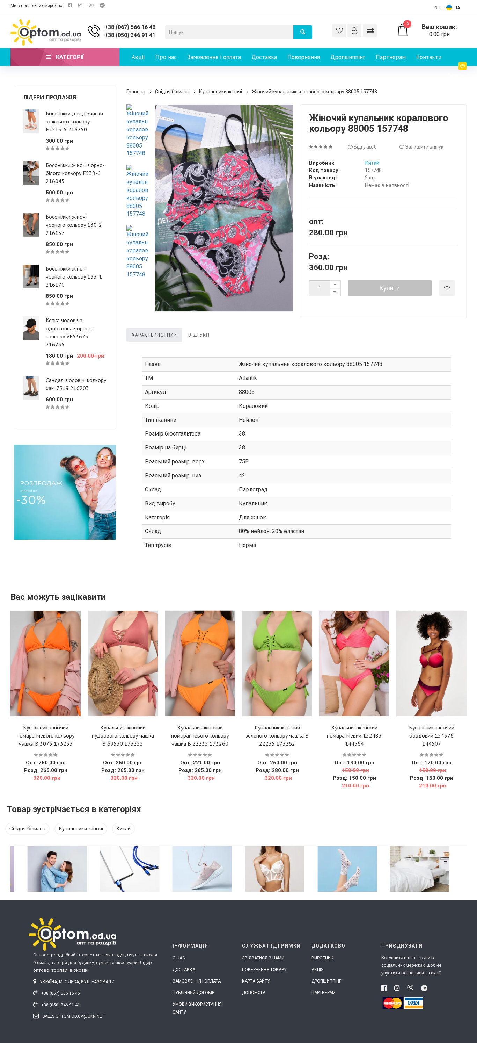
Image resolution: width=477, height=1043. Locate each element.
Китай (372, 163)
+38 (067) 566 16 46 (129, 27)
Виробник (322, 958)
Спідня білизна (172, 91)
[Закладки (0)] (339, 30)
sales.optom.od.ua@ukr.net (72, 1016)
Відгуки (199, 335)
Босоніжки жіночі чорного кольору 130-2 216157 (74, 224)
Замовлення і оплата (214, 57)
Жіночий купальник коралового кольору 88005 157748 (314, 91)
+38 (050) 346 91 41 (129, 35)
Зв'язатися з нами (263, 958)
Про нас (166, 57)
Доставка (264, 57)
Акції (138, 57)
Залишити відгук (423, 147)
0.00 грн (431, 30)
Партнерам (391, 57)
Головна (135, 91)
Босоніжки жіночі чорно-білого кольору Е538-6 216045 (75, 173)
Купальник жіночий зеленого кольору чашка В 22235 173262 (277, 735)
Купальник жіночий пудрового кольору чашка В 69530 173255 (123, 735)
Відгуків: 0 (365, 147)
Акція (317, 969)
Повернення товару (264, 969)
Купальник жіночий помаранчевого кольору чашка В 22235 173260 (200, 735)
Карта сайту (256, 981)
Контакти (428, 57)
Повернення (303, 57)
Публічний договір (193, 992)
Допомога (253, 992)
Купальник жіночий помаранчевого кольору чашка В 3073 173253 (45, 735)
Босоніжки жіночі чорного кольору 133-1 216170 (74, 276)
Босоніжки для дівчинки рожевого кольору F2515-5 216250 (74, 121)
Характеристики (154, 335)
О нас (179, 958)
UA (457, 8)
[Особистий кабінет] (354, 30)
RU (437, 8)
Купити (389, 288)
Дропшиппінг (347, 57)
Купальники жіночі (220, 91)
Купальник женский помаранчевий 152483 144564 (354, 735)
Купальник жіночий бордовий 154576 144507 (431, 735)
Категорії (68, 57)
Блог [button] (454, 75)
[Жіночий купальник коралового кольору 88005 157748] (137, 131)
